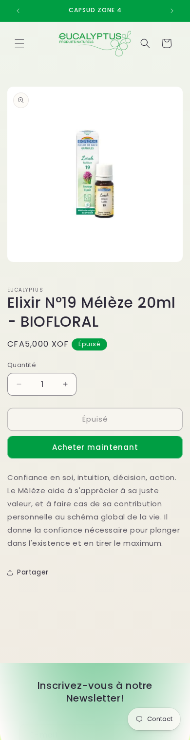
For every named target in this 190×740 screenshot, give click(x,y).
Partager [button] (33, 572)
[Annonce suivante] (172, 10)
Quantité (21, 365)
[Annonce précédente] (18, 10)
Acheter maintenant (95, 447)
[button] (19, 43)
